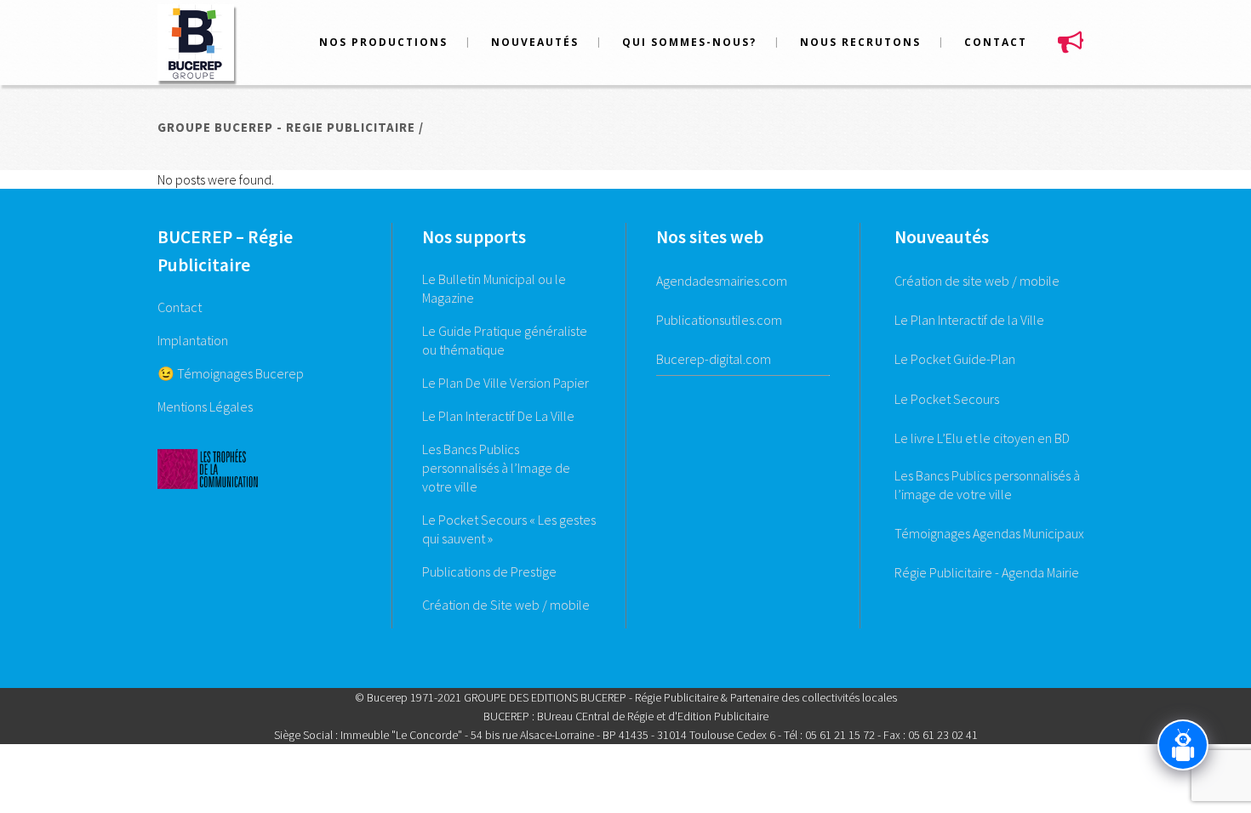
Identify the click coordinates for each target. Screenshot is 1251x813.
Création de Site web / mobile (506, 604)
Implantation (192, 340)
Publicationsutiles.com (719, 319)
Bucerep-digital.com (713, 358)
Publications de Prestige (489, 571)
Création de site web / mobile (977, 280)
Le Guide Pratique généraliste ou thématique (504, 340)
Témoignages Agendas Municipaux (989, 533)
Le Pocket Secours (946, 398)
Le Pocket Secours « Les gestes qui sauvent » (509, 529)
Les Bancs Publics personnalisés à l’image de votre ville (987, 485)
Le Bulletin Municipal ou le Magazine (494, 288)
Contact (179, 307)
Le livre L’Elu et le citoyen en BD (982, 437)
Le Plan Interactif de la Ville (969, 319)
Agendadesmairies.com (721, 280)
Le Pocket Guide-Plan (954, 358)
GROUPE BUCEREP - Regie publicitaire (286, 127)
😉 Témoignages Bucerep (230, 373)
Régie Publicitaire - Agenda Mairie (986, 572)
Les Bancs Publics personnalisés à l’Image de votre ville (496, 468)
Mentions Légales (205, 406)
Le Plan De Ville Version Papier (505, 382)
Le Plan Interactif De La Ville (498, 415)
